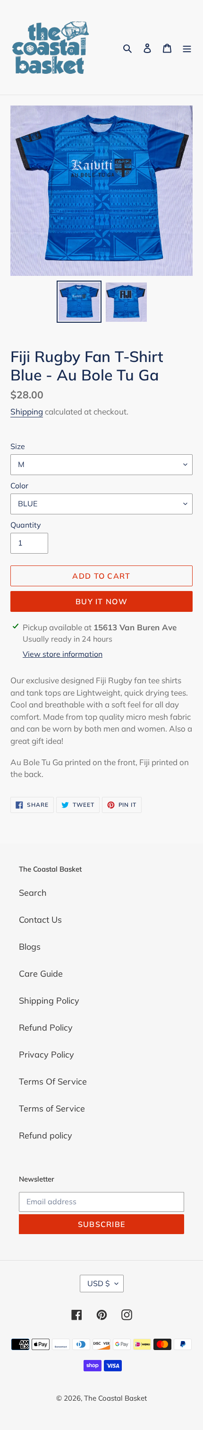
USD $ (98, 1283)
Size (17, 446)
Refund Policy (46, 1027)
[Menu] (187, 47)
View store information (62, 654)
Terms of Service (52, 1108)
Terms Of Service (53, 1081)
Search (33, 892)
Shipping (26, 411)
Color (19, 485)
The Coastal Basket (115, 1398)
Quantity (25, 525)
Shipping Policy (49, 1000)
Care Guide (41, 973)
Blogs (30, 946)
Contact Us (40, 919)
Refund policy (45, 1135)
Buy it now (101, 601)
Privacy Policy (46, 1054)
